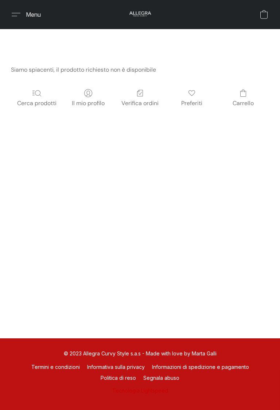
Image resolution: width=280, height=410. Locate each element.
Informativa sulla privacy (116, 367)
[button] (140, 14)
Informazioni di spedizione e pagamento (200, 367)
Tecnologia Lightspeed (140, 390)
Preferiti (191, 103)
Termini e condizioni (55, 367)
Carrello (243, 103)
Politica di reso (118, 378)
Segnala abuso (161, 378)
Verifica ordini (140, 103)
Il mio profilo (88, 103)
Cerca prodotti (37, 103)
